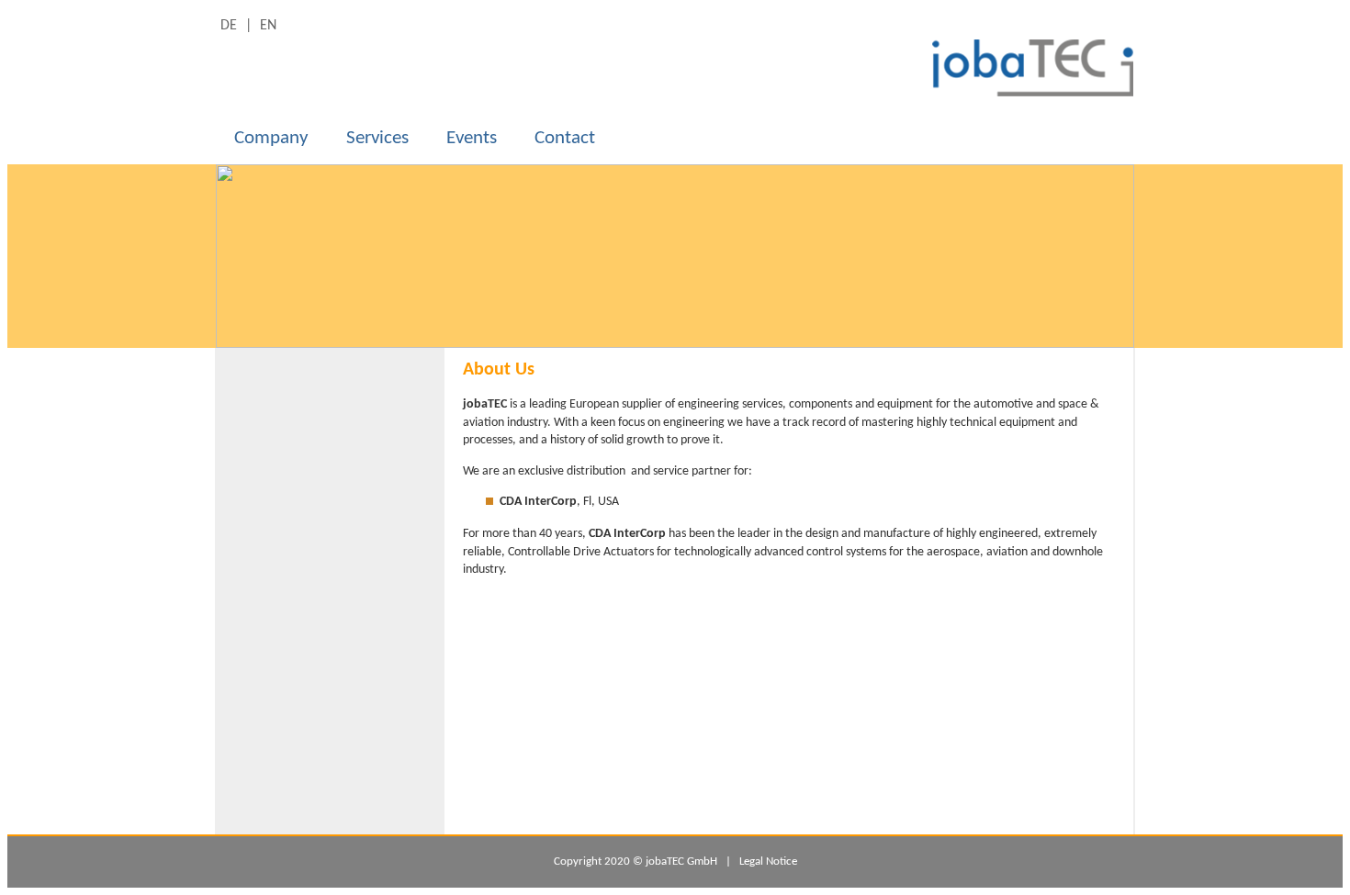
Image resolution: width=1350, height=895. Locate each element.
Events (471, 138)
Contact (564, 138)
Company (271, 138)
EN (268, 25)
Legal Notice (768, 861)
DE (230, 25)
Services (377, 138)
